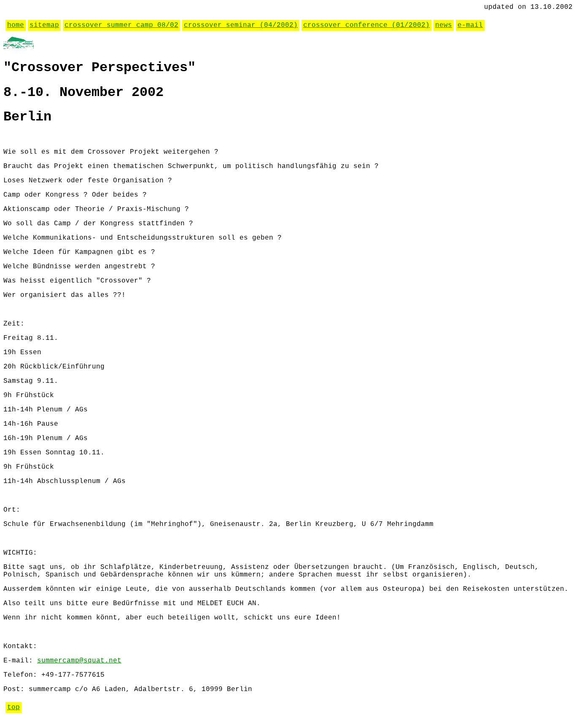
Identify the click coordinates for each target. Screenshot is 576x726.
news (443, 25)
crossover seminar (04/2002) (241, 25)
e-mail (470, 25)
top (13, 707)
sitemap (44, 25)
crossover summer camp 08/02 (121, 25)
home (15, 25)
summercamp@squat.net (79, 661)
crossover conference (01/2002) (366, 25)
